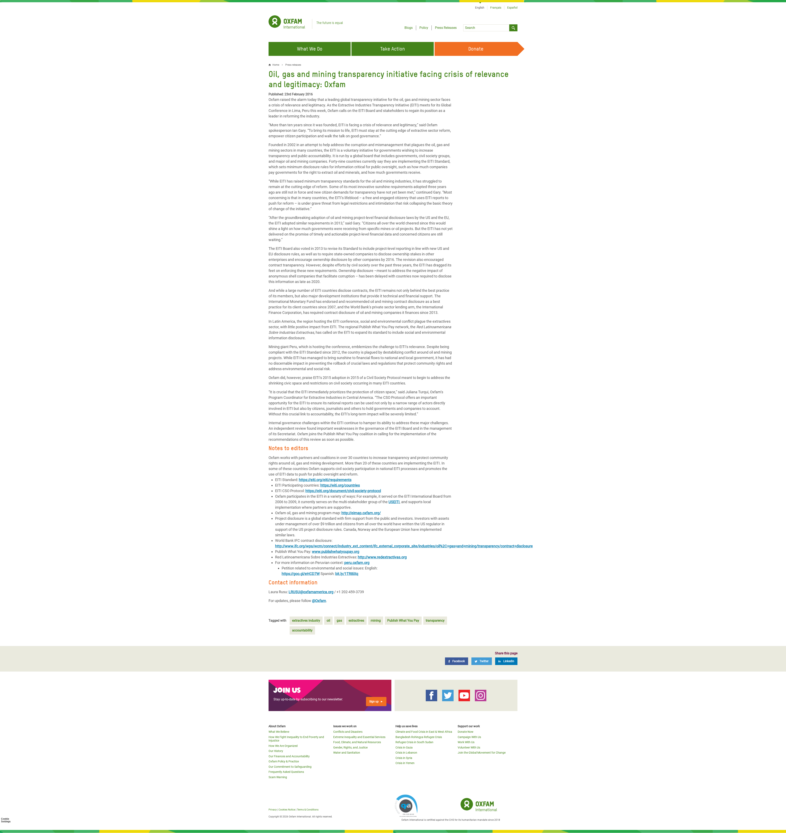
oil (328, 620)
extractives (356, 620)
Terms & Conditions (307, 809)
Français (495, 7)
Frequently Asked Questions (286, 771)
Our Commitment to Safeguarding (290, 766)
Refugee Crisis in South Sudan (414, 742)
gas (339, 620)
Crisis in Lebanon (406, 752)
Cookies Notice (287, 809)
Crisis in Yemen (404, 763)
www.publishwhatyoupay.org (335, 551)
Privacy (273, 809)
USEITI (394, 502)
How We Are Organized (283, 745)
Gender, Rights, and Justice (350, 747)
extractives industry (306, 620)
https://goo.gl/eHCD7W (301, 573)
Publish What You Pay (403, 620)
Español (512, 7)
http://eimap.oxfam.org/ (361, 513)
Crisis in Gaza (404, 747)
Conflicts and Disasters (348, 731)
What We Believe (279, 731)
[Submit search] (513, 27)
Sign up (374, 701)
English (479, 7)
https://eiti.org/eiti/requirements (325, 480)
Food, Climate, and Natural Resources (357, 742)
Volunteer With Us (469, 747)
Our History (276, 751)
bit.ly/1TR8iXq (346, 573)
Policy (423, 28)
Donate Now (465, 731)
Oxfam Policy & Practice (284, 761)
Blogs (408, 28)
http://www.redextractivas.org (382, 557)
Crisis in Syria (403, 758)
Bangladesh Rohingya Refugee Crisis (418, 737)
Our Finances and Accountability (289, 756)
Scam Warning (278, 777)
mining (376, 620)
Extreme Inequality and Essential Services (359, 737)
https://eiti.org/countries (340, 485)
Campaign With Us (469, 737)
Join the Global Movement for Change (482, 752)
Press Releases (446, 28)
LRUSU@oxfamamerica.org (311, 592)
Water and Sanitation (346, 752)
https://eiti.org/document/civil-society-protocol (343, 491)
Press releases (293, 64)
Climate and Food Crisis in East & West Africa (423, 731)
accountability (302, 630)
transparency (435, 620)
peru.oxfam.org (356, 562)
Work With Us (466, 742)
